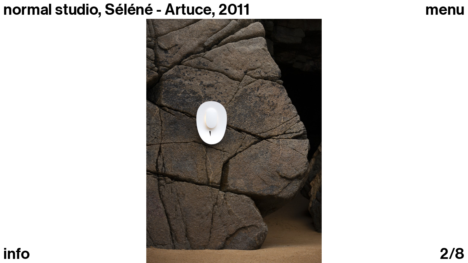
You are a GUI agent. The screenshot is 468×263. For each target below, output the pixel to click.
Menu (445, 9)
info (16, 254)
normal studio (50, 9)
